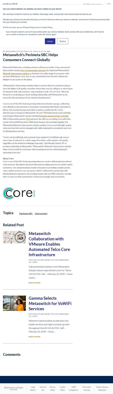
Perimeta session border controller (54, 116)
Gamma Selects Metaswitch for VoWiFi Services (50, 303)
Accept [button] (50, 41)
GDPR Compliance (73, 388)
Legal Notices (33, 388)
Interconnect (41, 213)
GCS (28, 119)
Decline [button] (63, 41)
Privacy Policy (52, 388)
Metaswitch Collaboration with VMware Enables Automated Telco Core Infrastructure (49, 244)
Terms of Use (43, 388)
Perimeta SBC (26, 213)
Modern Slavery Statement (102, 388)
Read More (35, 283)
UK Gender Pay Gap (86, 388)
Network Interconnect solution (16, 73)
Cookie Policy (62, 388)
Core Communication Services (33, 70)
